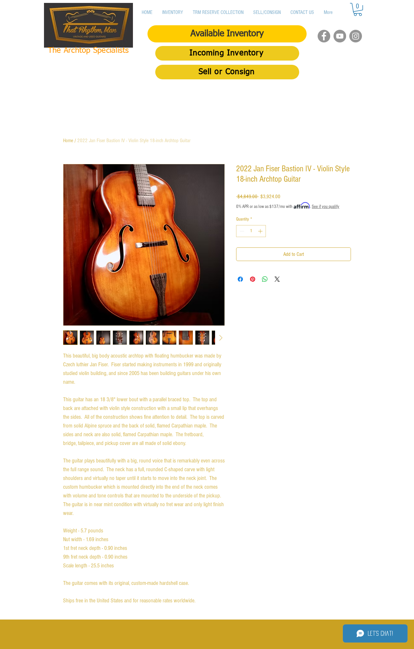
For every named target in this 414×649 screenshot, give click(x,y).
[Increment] (261, 231)
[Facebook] (324, 36)
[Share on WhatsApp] (265, 279)
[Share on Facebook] (240, 279)
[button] (357, 9)
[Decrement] (241, 231)
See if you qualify (325, 206)
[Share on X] (277, 279)
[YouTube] (339, 36)
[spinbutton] (251, 231)
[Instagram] (355, 36)
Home (68, 140)
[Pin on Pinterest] (252, 279)
